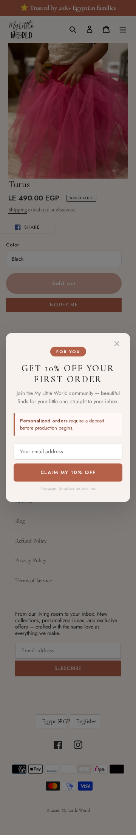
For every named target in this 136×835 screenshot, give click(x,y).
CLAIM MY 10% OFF (68, 472)
